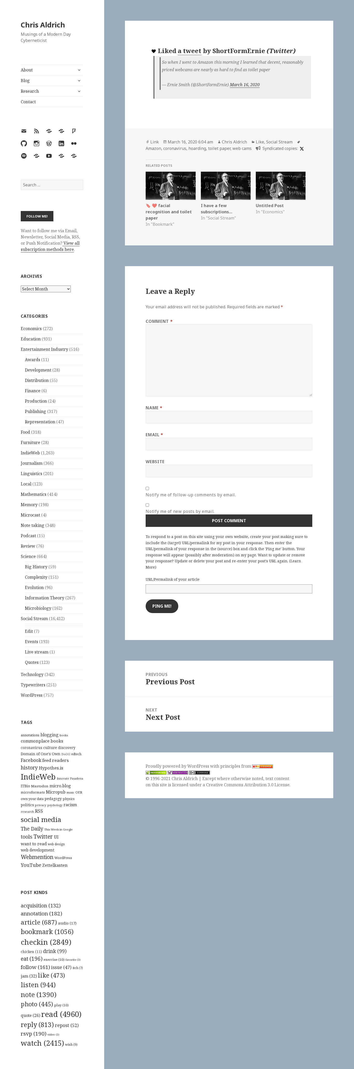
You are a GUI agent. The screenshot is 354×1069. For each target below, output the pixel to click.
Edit (29, 631)
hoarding (197, 148)
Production (36, 401)
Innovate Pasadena (70, 778)
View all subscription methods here (50, 246)
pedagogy (53, 798)
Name (154, 408)
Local (26, 484)
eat (32, 958)
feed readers (55, 760)
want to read (34, 844)
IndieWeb (30, 453)
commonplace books (42, 741)
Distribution (37, 380)
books (64, 735)
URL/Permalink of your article (173, 579)
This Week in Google (58, 829)
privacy (40, 805)
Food (25, 432)
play (61, 1005)
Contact (28, 102)
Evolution (34, 587)
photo (37, 1004)
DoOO (65, 754)
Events (31, 641)
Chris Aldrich (43, 25)
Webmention (37, 857)
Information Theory (44, 598)
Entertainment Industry (44, 349)
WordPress (32, 695)
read (61, 1014)
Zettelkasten (55, 865)
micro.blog (60, 786)
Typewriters (33, 685)
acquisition (41, 905)
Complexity (36, 577)
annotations (30, 735)
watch (42, 1043)
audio (67, 923)
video (53, 1034)
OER (78, 792)
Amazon (153, 148)
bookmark (47, 931)
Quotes (32, 662)
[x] (301, 148)
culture (50, 747)
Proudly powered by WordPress (178, 766)
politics (27, 804)
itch (78, 968)
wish (71, 1044)
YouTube (31, 865)
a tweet (189, 50)
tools (26, 836)
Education (31, 339)
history (29, 767)
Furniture (30, 442)
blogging (49, 735)
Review (28, 546)
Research (30, 91)
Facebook (31, 760)
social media (41, 819)
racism (70, 805)
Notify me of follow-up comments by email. (191, 495)
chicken (31, 951)
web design (56, 844)
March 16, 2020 (245, 85)
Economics (31, 328)
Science (28, 556)
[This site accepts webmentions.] (177, 772)
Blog (25, 80)
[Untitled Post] (281, 186)
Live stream (36, 652)
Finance (32, 391)
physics (69, 798)
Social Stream (34, 618)
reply (37, 1024)
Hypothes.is (51, 768)
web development (37, 850)
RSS (39, 811)
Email (154, 435)
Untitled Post (270, 205)
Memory (29, 504)
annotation (41, 913)
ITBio (25, 785)
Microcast (30, 515)
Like (260, 142)
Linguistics (31, 473)
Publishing (35, 411)
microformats (33, 792)
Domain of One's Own (40, 753)
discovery (66, 747)
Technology (32, 674)
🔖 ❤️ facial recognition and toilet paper (169, 212)
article (39, 922)
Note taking (32, 525)
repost (67, 1025)
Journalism (32, 463)
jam (29, 976)
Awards (32, 359)
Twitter (43, 836)
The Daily (32, 828)
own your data (32, 798)
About (27, 70)
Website (155, 461)
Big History (36, 567)
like (51, 975)
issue (61, 967)
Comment (159, 321)
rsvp (33, 1033)
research (27, 811)
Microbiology (38, 608)
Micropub (56, 792)
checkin (46, 942)
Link (154, 142)
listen (38, 984)
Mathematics (33, 494)
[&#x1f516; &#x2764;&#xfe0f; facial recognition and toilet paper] (170, 186)
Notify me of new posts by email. (180, 511)
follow (35, 967)
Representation (40, 422)
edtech (76, 754)
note (38, 994)
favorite (73, 960)
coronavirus (31, 747)
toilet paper (219, 148)
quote (30, 1015)
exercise (54, 959)
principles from (236, 766)
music (70, 792)
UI (56, 837)
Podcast (28, 536)
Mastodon (39, 786)
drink (55, 951)
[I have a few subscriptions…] (226, 186)
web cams (242, 148)
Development (38, 370)
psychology (54, 805)
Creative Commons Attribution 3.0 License (247, 785)
